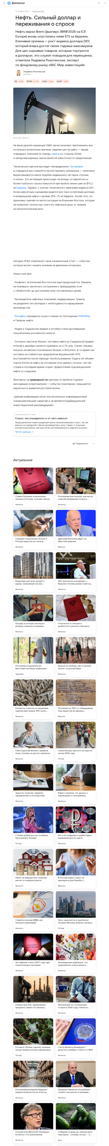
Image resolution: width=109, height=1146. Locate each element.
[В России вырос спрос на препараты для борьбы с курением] (76, 869)
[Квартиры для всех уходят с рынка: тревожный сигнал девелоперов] (33, 572)
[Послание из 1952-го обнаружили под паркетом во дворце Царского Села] (76, 699)
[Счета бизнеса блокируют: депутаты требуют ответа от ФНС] (76, 1038)
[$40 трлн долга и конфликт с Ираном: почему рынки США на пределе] (76, 572)
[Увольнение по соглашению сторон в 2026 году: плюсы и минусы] (76, 996)
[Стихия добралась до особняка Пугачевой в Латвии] (33, 826)
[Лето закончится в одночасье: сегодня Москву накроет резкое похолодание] (76, 911)
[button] (54, 111)
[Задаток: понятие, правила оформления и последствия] (33, 784)
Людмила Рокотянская (34, 72)
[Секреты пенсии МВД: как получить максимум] (33, 911)
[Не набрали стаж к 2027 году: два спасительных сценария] (33, 953)
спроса (55, 153)
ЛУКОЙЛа (84, 316)
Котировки (76, 166)
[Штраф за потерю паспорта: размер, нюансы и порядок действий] (33, 614)
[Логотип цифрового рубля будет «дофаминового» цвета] (76, 826)
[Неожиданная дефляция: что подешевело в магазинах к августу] (76, 953)
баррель (21, 187)
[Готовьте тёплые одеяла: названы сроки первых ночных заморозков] (33, 1038)
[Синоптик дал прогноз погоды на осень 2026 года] (76, 741)
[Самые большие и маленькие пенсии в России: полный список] (33, 487)
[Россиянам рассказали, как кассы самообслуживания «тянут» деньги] (76, 487)
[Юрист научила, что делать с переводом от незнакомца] (76, 784)
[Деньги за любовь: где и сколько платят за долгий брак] (76, 657)
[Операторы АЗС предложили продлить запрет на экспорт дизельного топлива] (33, 996)
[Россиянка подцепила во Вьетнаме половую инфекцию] (33, 657)
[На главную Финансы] (18, 3)
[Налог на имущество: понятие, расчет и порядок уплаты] (33, 869)
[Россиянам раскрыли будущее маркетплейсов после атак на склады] (33, 1080)
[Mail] (9, 3)
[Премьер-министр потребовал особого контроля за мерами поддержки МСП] (76, 1080)
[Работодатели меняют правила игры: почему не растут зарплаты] (33, 741)
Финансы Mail (38, 11)
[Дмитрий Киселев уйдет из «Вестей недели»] (76, 530)
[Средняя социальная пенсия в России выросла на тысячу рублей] (33, 530)
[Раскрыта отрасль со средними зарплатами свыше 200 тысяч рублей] (33, 699)
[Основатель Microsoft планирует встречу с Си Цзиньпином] (33, 1123)
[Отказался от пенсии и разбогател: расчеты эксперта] (76, 614)
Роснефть (20, 316)
